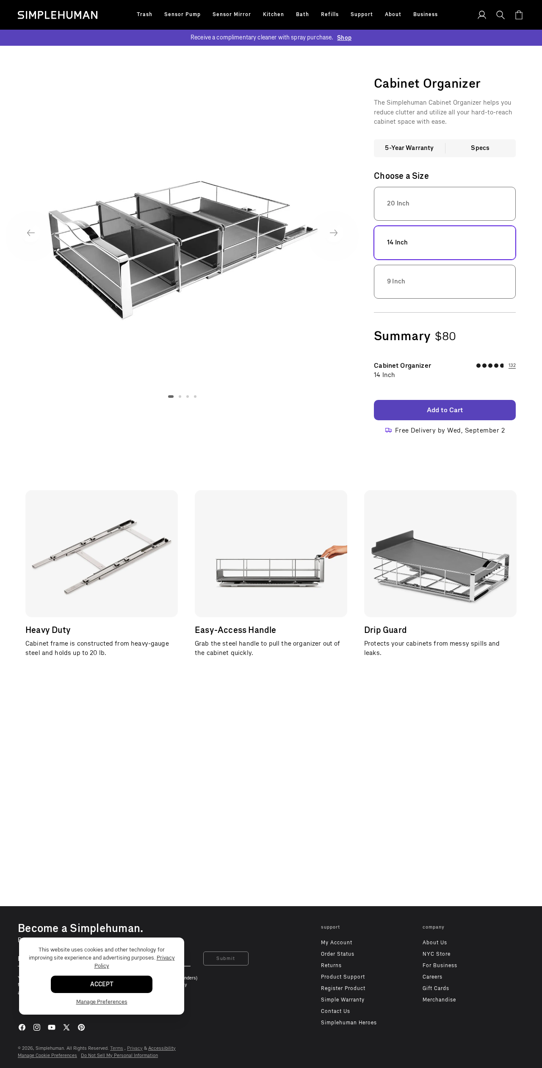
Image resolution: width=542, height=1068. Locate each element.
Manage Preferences (101, 1002)
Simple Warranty (343, 1000)
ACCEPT (101, 984)
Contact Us (335, 1011)
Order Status (337, 954)
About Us (435, 943)
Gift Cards (436, 988)
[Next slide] (333, 232)
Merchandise (439, 1000)
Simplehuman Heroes (349, 1023)
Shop (344, 38)
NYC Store (437, 954)
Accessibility (162, 1048)
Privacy (135, 1048)
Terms (116, 1048)
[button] (144, 15)
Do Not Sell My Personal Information (119, 1055)
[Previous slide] (30, 232)
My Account (336, 943)
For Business (440, 965)
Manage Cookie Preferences (47, 1055)
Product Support (343, 977)
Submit (225, 958)
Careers (432, 977)
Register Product (343, 988)
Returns (331, 965)
